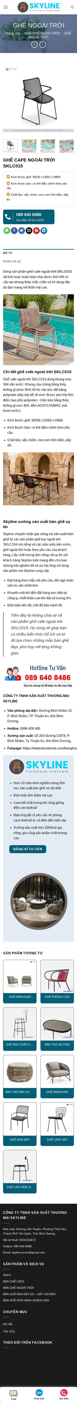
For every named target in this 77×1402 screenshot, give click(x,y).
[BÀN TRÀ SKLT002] (57, 1024)
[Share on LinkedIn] (43, 230)
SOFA (7, 1275)
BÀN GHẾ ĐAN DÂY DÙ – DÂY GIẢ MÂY (29, 1294)
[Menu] (5, 7)
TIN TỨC (9, 1331)
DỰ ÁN (7, 1324)
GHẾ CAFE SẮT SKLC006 (57, 1140)
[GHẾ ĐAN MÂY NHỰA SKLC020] (19, 1119)
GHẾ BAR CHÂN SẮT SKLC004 (20, 1045)
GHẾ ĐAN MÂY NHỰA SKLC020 (19, 1140)
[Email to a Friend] (29, 230)
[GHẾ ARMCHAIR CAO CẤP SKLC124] (19, 976)
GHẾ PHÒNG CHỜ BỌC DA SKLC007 (57, 997)
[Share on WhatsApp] (6, 230)
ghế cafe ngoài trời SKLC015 (49, 271)
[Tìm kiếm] (72, 7)
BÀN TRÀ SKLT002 (57, 1044)
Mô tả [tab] (7, 253)
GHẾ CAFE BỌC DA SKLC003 (20, 1187)
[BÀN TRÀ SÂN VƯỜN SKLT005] (19, 1071)
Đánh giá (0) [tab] (12, 261)
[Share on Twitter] (21, 230)
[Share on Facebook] (14, 230)
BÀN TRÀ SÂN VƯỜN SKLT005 (20, 1092)
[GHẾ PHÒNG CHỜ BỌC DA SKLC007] (57, 976)
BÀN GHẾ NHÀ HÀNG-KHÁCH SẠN (26, 1300)
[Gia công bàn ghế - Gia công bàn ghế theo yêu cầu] (39, 7)
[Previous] (9, 101)
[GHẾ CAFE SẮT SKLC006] (57, 1119)
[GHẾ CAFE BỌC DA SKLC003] (19, 1166)
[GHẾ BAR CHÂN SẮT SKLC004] (19, 1024)
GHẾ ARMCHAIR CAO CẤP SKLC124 (20, 997)
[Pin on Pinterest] (36, 230)
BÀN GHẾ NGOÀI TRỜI (42, 33)
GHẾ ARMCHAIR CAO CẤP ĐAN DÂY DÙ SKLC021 (57, 1092)
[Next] (67, 101)
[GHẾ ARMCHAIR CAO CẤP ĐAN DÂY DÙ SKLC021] (57, 1071)
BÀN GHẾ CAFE (13, 1281)
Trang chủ (13, 33)
